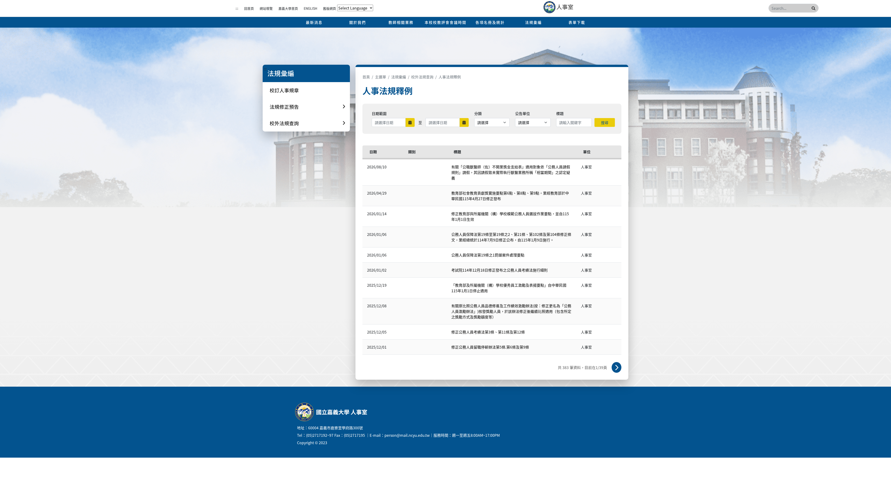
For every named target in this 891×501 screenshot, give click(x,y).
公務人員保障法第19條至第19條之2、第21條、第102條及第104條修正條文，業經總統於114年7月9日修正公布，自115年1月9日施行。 (511, 237)
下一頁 (616, 367)
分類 (478, 113)
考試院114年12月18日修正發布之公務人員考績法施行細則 (499, 270)
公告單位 (522, 113)
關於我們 (357, 22)
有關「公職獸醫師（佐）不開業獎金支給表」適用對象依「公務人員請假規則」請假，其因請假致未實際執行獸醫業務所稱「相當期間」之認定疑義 (510, 172)
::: (237, 8)
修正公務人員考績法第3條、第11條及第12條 (488, 332)
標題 (560, 113)
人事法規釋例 (450, 77)
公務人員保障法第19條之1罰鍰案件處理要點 (487, 255)
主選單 (380, 77)
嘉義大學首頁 (288, 8)
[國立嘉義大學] (568, 7)
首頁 (366, 77)
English (310, 8)
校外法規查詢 (422, 77)
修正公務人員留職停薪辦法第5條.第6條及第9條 (490, 347)
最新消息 (314, 22)
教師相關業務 (400, 22)
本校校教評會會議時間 (445, 22)
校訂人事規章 (284, 90)
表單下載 (576, 22)
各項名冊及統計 (490, 22)
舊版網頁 (329, 8)
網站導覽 (266, 8)
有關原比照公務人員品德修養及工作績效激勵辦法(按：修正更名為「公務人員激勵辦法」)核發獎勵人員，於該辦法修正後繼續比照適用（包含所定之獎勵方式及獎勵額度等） (511, 311)
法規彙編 (533, 22)
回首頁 (249, 8)
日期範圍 (379, 113)
